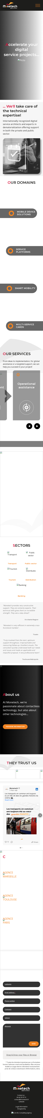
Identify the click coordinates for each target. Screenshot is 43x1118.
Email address (10, 993)
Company (8, 1009)
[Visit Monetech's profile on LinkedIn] (7, 789)
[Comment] (11, 842)
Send (34, 1044)
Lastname (8, 984)
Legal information (21, 1107)
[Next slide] (37, 426)
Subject (7, 1018)
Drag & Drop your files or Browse (21, 1055)
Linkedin (21, 1102)
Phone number (10, 1001)
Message (8, 1026)
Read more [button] (9, 800)
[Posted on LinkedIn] (36, 789)
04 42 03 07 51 (21, 1097)
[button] (3, 815)
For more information (15, 727)
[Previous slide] (29, 426)
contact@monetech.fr (21, 1100)
